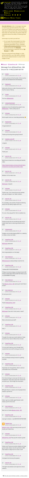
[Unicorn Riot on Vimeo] (15, 15)
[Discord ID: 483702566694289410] (3, 84)
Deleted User (8, 423)
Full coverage (9, 10)
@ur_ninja (8, 15)
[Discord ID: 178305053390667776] (3, 74)
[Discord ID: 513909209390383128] (3, 139)
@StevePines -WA (10, 302)
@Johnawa (4, 184)
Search (18, 17)
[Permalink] (20, 75)
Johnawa (7, 113)
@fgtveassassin (6, 261)
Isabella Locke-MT (9, 139)
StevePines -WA (13, 64)
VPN (12, 51)
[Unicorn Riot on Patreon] (20, 15)
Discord (4, 64)
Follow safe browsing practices (12, 46)
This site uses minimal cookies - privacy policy (15, 476)
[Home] (2, 17)
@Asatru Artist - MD (9, 284)
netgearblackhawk (10, 103)
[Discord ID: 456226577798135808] (3, 424)
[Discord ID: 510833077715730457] (3, 156)
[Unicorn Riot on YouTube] (17, 15)
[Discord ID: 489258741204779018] (3, 122)
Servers (7, 17)
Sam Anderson (9, 257)
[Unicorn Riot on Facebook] (12, 15)
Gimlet (7, 74)
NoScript (18, 47)
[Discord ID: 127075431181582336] (3, 240)
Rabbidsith (8, 84)
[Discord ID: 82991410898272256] (3, 230)
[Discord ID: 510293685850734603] (3, 103)
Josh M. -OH (8, 156)
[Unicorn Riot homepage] (2, 3)
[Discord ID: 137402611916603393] (3, 113)
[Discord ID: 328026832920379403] (3, 257)
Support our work (20, 10)
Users (13, 17)
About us (7, 12)
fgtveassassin (8, 229)
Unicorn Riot (7, 2)
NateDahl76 (8, 122)
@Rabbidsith (10, 98)
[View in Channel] (18, 75)
